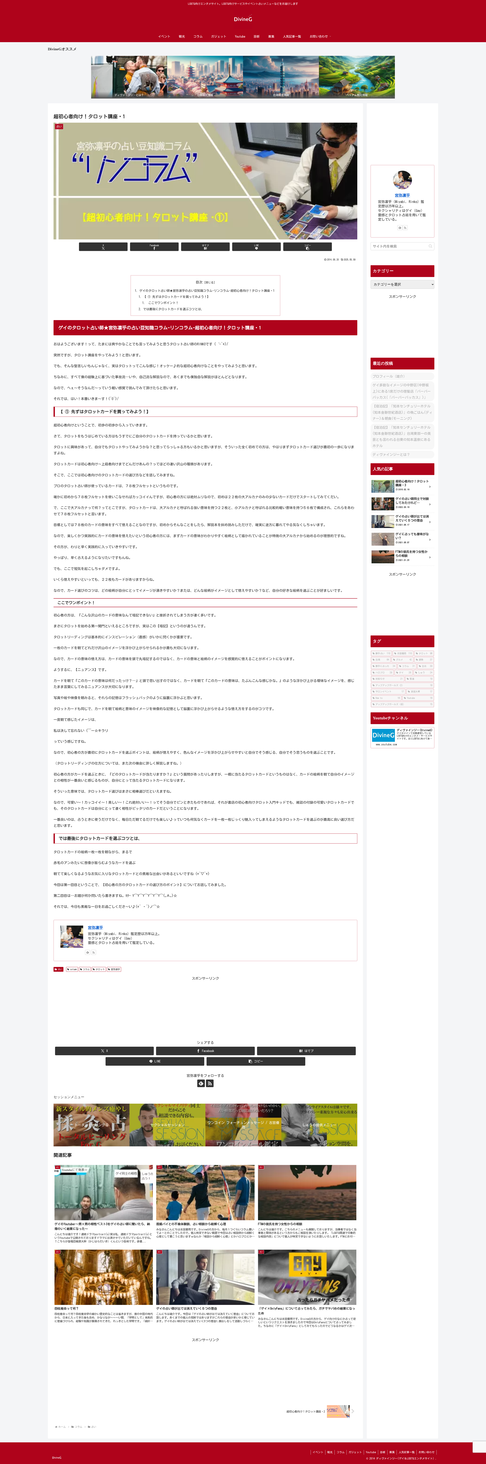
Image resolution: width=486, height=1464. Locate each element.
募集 (392, 1452)
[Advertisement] (205, 1008)
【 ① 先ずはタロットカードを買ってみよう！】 (176, 296)
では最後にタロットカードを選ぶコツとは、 (173, 309)
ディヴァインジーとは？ (391, 454)
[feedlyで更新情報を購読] (87, 952)
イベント (318, 1452)
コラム (86, 969)
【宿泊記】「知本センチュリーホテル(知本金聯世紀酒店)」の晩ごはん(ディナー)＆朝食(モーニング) (402, 412)
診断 (382, 1452)
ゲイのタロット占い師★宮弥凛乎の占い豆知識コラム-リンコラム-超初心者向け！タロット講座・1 (207, 290)
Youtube (371, 1452)
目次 (199, 282)
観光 (330, 1452)
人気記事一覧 (407, 1452)
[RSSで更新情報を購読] (93, 952)
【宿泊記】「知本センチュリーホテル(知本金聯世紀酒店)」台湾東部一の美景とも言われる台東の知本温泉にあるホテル (401, 436)
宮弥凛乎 (95, 927)
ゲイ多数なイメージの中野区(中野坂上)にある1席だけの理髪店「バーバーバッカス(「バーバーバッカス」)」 (401, 391)
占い (60, 969)
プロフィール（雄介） (389, 376)
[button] (307, 246)
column (73, 969)
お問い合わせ (427, 1452)
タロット (100, 969)
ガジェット (355, 1452)
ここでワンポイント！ (163, 302)
